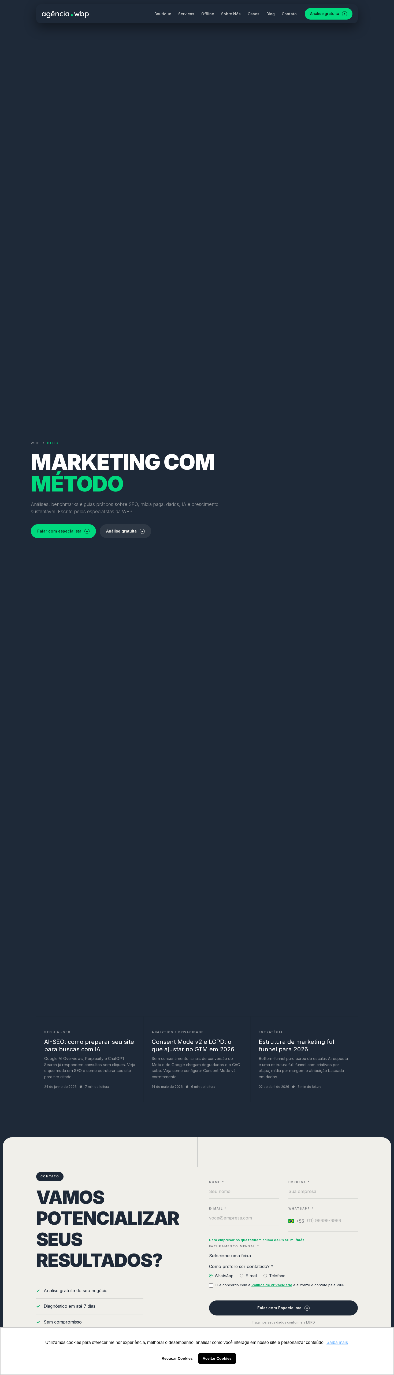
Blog (270, 14)
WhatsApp (224, 1275)
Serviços (186, 14)
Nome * (216, 1182)
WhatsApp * (301, 1208)
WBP (35, 443)
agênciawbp (65, 13)
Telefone (277, 1275)
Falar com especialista (59, 531)
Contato (289, 14)
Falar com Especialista (279, 1308)
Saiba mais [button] (337, 1342)
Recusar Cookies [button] (177, 1358)
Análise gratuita (324, 14)
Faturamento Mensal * (234, 1246)
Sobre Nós (231, 14)
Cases (253, 14)
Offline (207, 14)
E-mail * (218, 1208)
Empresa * (299, 1182)
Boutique (162, 14)
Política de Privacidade (271, 1285)
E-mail (251, 1275)
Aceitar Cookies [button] (217, 1358)
